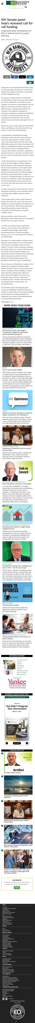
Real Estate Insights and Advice (9, 941)
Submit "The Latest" (22, 672)
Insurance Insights (6, 944)
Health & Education (6, 913)
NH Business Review (17, 3)
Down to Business (7, 603)
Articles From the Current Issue (9, 977)
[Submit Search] (25, 7)
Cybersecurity (5, 921)
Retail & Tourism (6, 911)
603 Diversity (5, 993)
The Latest (4, 929)
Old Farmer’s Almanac (7, 996)
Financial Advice (6, 937)
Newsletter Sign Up (6, 982)
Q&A (3, 928)
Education (7, 328)
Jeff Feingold (15, 39)
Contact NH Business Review (9, 981)
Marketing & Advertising (8, 939)
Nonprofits (17, 635)
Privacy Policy (17, 1002)
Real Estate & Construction (22, 525)
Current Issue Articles (22, 660)
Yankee (4, 994)
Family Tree (5, 997)
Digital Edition (5, 976)
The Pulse (4, 907)
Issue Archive (20, 667)
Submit (17, 887)
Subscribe (19, 663)
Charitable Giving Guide (7, 969)
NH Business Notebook (7, 951)
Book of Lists (5, 968)
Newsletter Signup (6, 959)
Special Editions (6, 960)
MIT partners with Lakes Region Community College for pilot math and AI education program (15, 332)
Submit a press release (22, 670)
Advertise (19, 669)
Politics (23, 482)
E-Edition (19, 661)
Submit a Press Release (7, 984)
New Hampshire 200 (7, 967)
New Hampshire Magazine (8, 989)
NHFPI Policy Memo (7, 920)
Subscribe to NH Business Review (10, 978)
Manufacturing (14, 562)
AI (3, 328)
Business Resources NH (7, 972)
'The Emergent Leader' (10, 605)
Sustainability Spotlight (7, 946)
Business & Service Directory (9, 961)
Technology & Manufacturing (9, 908)
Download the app (21, 674)
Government (16, 482)
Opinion (4, 368)
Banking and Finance (8, 446)
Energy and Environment (8, 917)
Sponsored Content (6, 924)
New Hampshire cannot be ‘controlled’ (16, 484)
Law (3, 915)
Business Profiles (6, 931)
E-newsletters (20, 665)
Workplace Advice (6, 942)
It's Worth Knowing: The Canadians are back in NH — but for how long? (17, 567)
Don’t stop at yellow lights (12, 370)
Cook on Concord (7, 482)
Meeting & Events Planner (8, 970)
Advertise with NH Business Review (10, 980)
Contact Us (5, 962)
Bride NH (4, 992)
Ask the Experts (6, 935)
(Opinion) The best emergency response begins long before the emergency (17, 414)
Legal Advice (5, 940)
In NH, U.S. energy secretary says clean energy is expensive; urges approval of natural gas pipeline (16, 871)
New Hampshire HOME (7, 990)
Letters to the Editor (7, 954)
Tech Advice (5, 936)
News (12, 302)
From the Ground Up (7, 923)
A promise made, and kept (12, 772)
